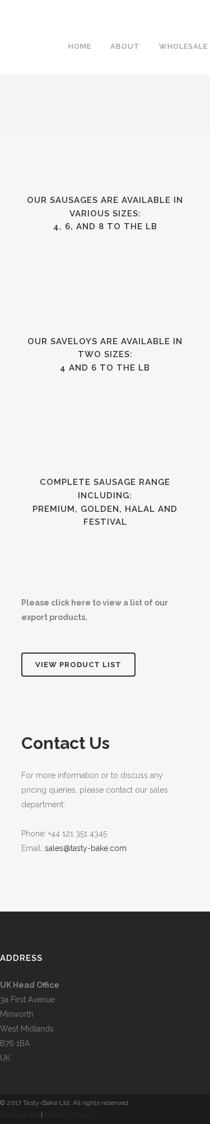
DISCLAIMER (19, 1115)
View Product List (78, 664)
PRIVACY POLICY (69, 1115)
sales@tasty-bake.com (85, 848)
